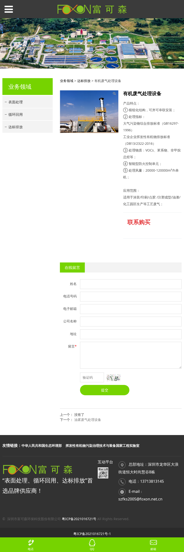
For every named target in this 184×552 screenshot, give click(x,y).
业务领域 (66, 80)
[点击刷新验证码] (114, 377)
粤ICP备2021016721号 (79, 519)
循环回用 (15, 114)
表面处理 (15, 101)
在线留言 (72, 267)
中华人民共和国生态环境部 (42, 445)
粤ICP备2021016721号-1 (92, 533)
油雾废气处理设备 (87, 419)
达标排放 (15, 126)
